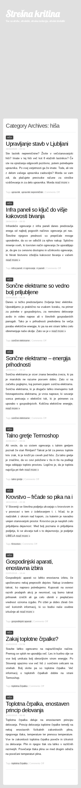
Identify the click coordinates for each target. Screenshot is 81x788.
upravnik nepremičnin (32, 192)
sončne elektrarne (20, 340)
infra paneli (16, 268)
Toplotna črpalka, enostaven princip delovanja (37, 707)
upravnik (15, 192)
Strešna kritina (33, 13)
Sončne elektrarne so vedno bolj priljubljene (37, 289)
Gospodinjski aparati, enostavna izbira (29, 565)
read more (62, 182)
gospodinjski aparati (21, 621)
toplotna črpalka (19, 686)
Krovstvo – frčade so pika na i (39, 497)
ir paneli (40, 268)
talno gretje (16, 479)
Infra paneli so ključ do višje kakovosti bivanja (36, 213)
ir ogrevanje (29, 268)
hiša (9, 137)
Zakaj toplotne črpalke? (32, 639)
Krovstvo (16, 544)
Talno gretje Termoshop (32, 436)
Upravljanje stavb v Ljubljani (37, 144)
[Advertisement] (40, 68)
